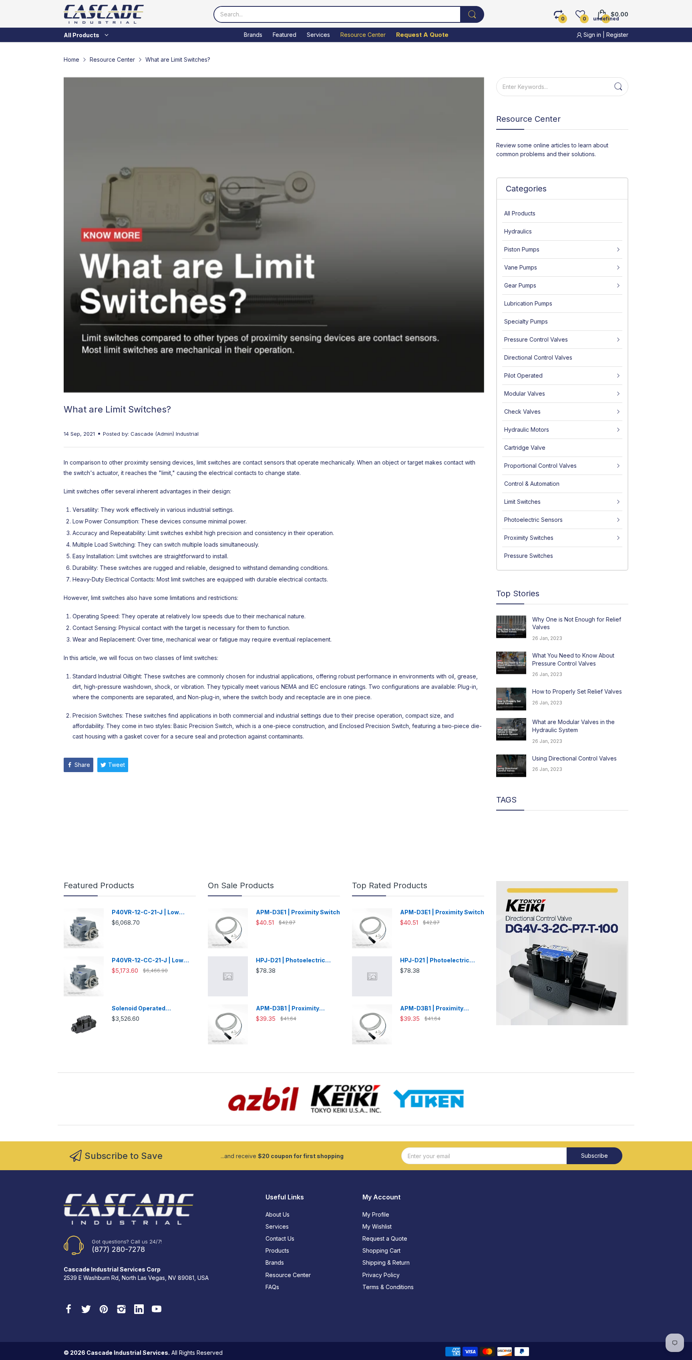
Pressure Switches (528, 555)
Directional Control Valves (538, 357)
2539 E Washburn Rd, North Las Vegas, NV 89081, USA (136, 1277)
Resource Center (288, 1274)
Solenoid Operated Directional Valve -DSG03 (148, 1008)
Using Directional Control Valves (574, 758)
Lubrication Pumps (528, 303)
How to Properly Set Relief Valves (577, 691)
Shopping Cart (381, 1250)
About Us (278, 1214)
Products (277, 1250)
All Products (519, 213)
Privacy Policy (381, 1274)
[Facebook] (68, 1310)
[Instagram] (121, 1310)
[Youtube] (156, 1310)
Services (277, 1226)
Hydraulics (518, 231)
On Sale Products (241, 885)
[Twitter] (86, 1310)
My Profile (375, 1214)
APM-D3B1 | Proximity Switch (287, 1008)
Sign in (592, 34)
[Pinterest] (104, 1310)
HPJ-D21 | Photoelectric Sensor (290, 960)
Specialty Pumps (526, 321)
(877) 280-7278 (118, 1249)
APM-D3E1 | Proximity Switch (298, 912)
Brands (275, 1262)
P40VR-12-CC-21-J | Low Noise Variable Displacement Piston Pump (153, 960)
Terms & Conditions (388, 1287)
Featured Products (99, 885)
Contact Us (280, 1238)
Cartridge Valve (524, 447)
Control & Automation (531, 483)
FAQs (272, 1287)
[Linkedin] (139, 1310)
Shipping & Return (386, 1262)
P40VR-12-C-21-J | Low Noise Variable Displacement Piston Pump (153, 912)
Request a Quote (384, 1238)
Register (617, 34)
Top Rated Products (389, 885)
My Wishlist (377, 1226)
